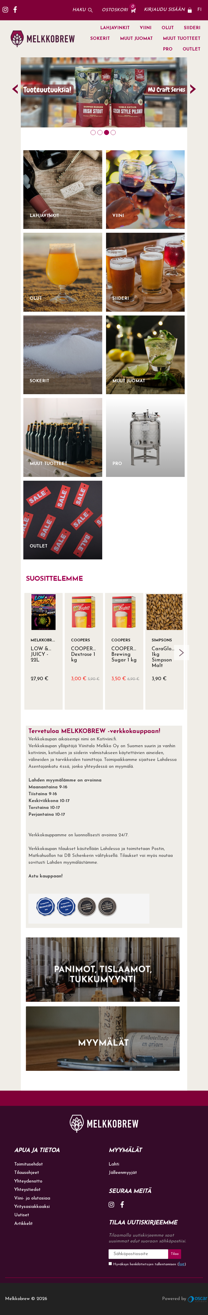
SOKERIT (100, 39)
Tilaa (175, 1254)
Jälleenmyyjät (123, 1173)
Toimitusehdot (28, 1164)
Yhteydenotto (28, 1181)
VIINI (145, 28)
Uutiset (21, 1215)
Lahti (114, 1164)
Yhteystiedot (27, 1190)
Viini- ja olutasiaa (32, 1198)
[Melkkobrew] (43, 39)
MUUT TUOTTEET (181, 39)
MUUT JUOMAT (136, 39)
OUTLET (191, 49)
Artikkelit (23, 1224)
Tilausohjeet (26, 1173)
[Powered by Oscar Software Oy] (198, 1299)
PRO (167, 49)
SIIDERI (192, 28)
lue (182, 1264)
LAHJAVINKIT (115, 28)
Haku (78, 10)
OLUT (168, 28)
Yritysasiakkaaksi (32, 1207)
